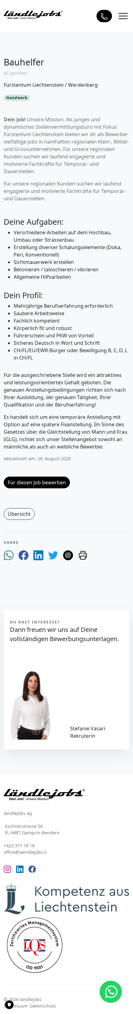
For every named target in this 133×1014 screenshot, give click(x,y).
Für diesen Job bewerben (37, 482)
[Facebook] (23, 555)
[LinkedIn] (38, 555)
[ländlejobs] (33, 14)
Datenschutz (43, 1006)
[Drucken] (83, 555)
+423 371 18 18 (19, 846)
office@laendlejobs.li (25, 852)
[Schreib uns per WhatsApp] (111, 992)
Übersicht (19, 514)
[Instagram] (7, 869)
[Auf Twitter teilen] (53, 555)
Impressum (16, 1006)
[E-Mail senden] (68, 555)
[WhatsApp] (9, 555)
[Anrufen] (104, 16)
